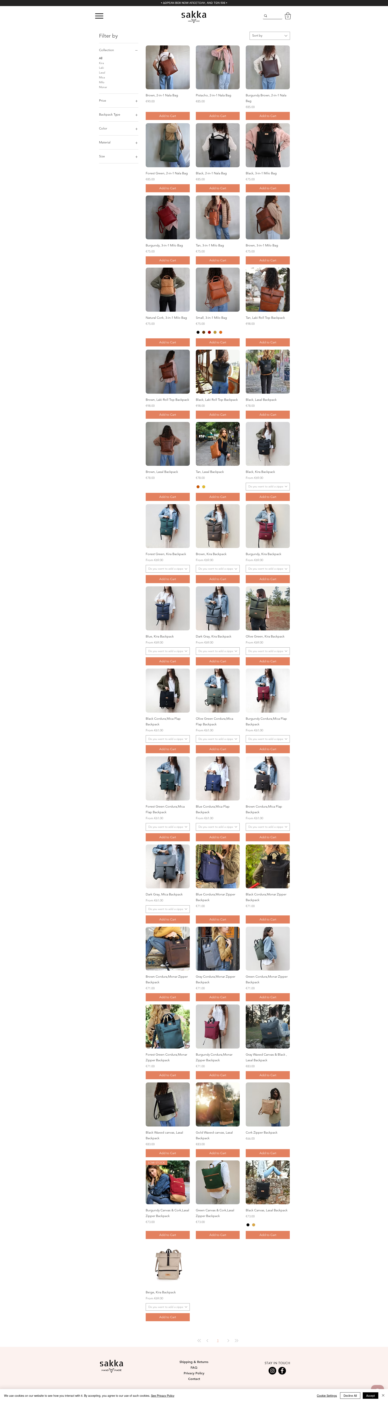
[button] (288, 15)
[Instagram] (272, 1371)
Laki (101, 67)
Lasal (102, 72)
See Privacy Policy (162, 1396)
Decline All (350, 1396)
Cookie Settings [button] (327, 1396)
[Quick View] (168, 67)
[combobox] (270, 36)
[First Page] (199, 1341)
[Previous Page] (207, 1341)
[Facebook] (282, 1371)
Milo (101, 82)
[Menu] (99, 16)
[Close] (383, 1395)
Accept (370, 1396)
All (100, 58)
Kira (101, 63)
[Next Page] (228, 1341)
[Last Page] (236, 1341)
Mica (102, 77)
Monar (103, 87)
